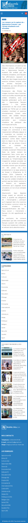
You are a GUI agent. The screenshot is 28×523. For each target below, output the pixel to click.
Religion (4, 324)
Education (5, 294)
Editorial (4, 290)
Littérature (5, 314)
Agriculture (5, 270)
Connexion (26, 13)
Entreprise (5, 304)
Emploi (4, 300)
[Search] (22, 13)
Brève (3, 273)
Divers (3, 283)
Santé (3, 327)
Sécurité (4, 19)
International (6, 307)
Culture (4, 277)
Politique (4, 321)
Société (4, 334)
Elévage (4, 297)
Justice (4, 311)
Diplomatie (5, 280)
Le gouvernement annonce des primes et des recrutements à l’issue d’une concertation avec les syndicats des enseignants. (19, 377)
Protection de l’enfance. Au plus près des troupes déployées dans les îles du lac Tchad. (19, 243)
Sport (3, 338)
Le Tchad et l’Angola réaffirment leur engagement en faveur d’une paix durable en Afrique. (19, 352)
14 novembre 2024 (7, 30)
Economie (5, 287)
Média (3, 317)
